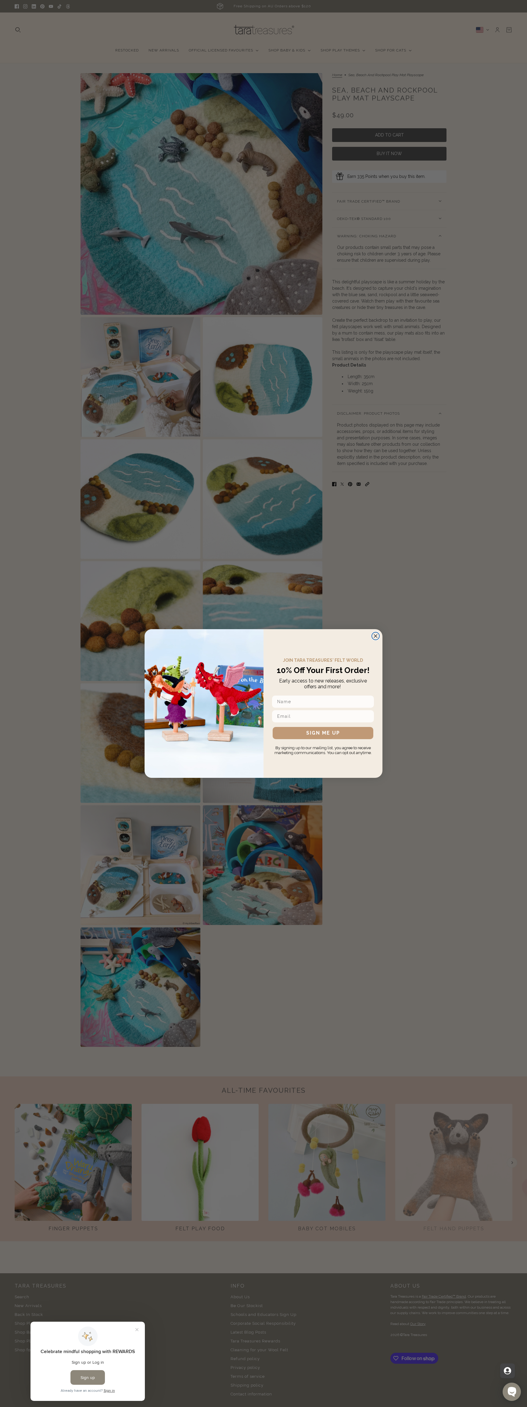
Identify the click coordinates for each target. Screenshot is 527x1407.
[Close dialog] (375, 636)
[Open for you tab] (507, 1370)
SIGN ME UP (323, 733)
